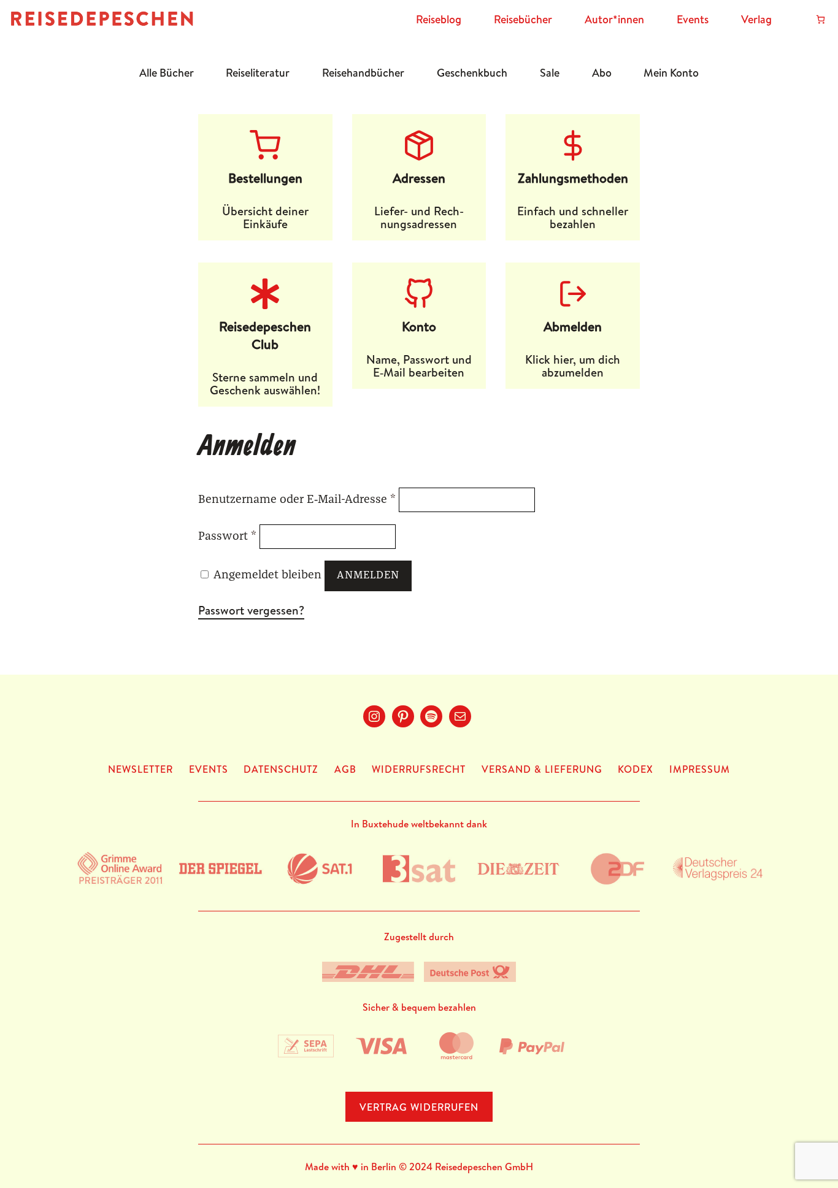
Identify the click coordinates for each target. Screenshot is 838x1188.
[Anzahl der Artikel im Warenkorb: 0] (820, 19)
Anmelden (368, 575)
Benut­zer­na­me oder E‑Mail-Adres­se (297, 499)
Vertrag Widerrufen (419, 1107)
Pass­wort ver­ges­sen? (251, 610)
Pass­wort (227, 536)
